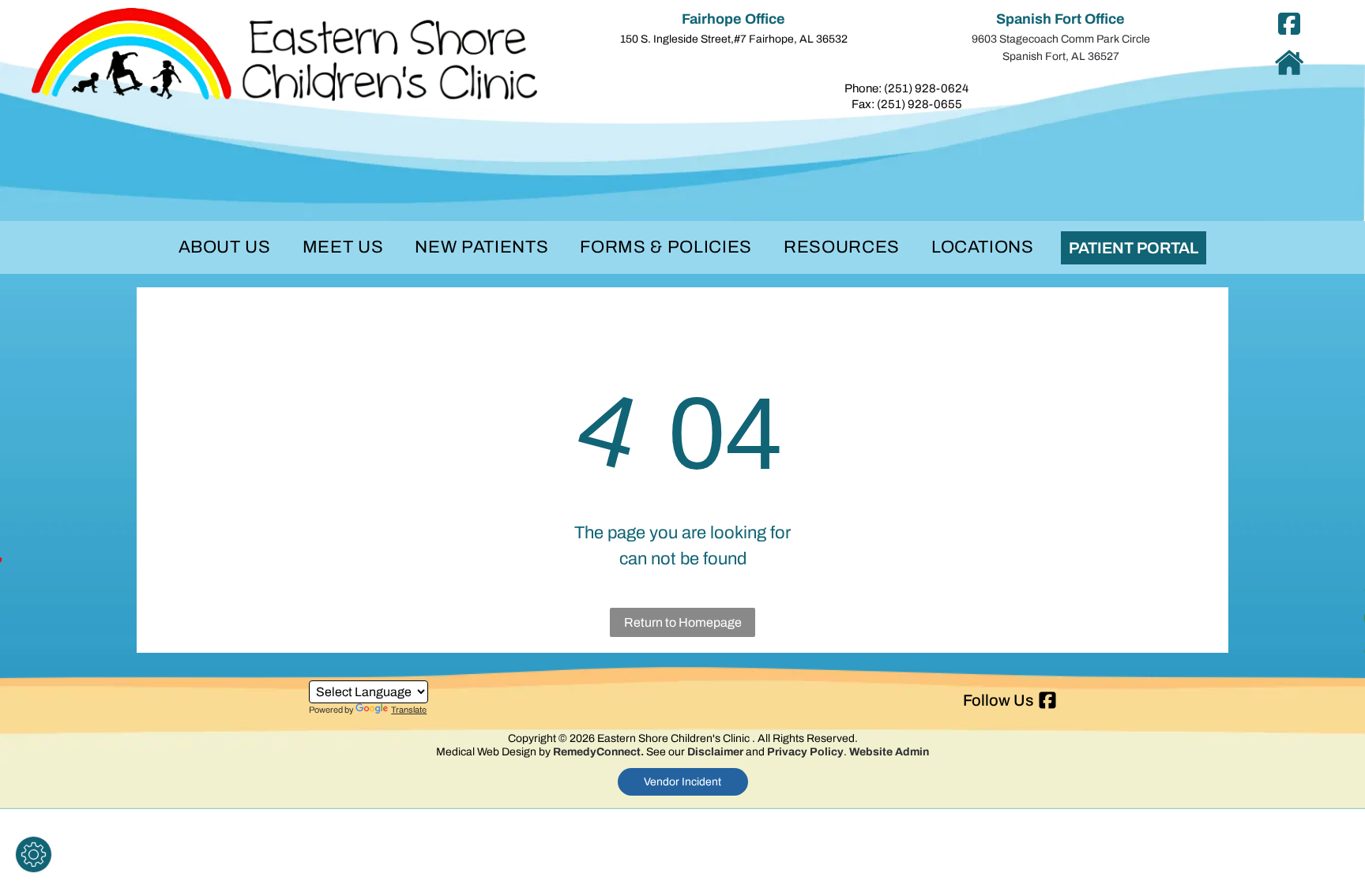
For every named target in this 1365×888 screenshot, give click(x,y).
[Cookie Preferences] (33, 854)
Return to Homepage (683, 622)
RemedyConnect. (598, 752)
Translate (409, 709)
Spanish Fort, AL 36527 (1060, 56)
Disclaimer (715, 752)
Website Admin (889, 752)
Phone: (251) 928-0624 (906, 88)
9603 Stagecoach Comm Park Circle (1061, 39)
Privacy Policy (805, 752)
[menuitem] (225, 247)
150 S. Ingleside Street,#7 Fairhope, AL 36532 (734, 39)
